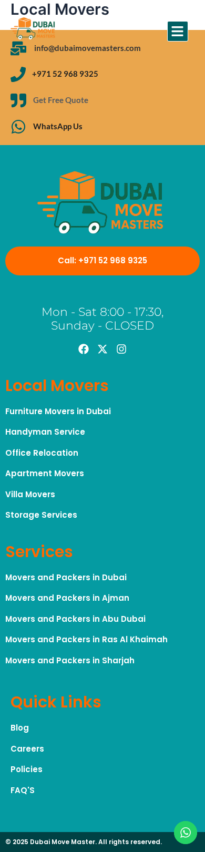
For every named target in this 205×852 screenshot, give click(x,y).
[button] (177, 31)
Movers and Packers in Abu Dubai (75, 618)
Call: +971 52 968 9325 (102, 260)
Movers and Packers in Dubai (66, 577)
